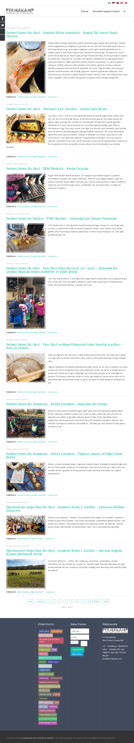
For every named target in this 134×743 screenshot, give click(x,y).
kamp (54, 650)
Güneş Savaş (44, 650)
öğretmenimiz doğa (47, 723)
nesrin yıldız (53, 662)
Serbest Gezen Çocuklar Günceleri (31, 97)
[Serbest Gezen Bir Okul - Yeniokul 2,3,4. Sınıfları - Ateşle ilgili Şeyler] (25, 128)
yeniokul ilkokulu (47, 711)
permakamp (44, 678)
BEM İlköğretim (45, 635)
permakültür (56, 678)
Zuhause (84, 11)
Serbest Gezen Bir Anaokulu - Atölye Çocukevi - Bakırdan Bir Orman (57, 404)
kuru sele (43, 654)
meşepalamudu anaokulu (50, 658)
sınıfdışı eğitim (45, 694)
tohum (56, 694)
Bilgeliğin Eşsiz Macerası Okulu (49, 640)
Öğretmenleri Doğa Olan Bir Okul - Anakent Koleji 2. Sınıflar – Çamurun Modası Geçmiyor (65, 509)
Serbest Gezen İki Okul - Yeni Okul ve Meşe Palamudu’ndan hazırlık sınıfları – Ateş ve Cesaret (64, 346)
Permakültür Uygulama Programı (106, 11)
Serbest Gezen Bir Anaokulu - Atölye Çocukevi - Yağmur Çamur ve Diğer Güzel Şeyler (64, 455)
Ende (106, 601)
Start (31, 601)
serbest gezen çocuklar (49, 686)
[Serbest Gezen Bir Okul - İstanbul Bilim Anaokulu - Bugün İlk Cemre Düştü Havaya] (25, 67)
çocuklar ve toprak (47, 719)
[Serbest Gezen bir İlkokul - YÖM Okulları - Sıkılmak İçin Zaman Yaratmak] (25, 238)
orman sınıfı (44, 670)
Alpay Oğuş (44, 631)
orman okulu (45, 666)
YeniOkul (53, 707)
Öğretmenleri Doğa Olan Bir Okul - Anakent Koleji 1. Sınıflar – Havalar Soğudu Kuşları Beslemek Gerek (64, 552)
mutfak (42, 662)
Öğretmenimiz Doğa (47, 715)
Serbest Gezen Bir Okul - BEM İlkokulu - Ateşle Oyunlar (47, 168)
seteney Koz (44, 690)
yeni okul (43, 707)
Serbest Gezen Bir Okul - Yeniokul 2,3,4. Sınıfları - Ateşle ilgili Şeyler (56, 109)
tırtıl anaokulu (46, 702)
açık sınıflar (56, 631)
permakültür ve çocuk (48, 682)
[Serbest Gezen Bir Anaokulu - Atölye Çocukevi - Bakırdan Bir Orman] (25, 423)
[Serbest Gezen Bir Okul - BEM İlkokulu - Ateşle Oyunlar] (25, 188)
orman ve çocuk (46, 674)
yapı (56, 702)
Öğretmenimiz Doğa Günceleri (30, 538)
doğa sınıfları (45, 646)
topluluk (43, 698)
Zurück (40, 601)
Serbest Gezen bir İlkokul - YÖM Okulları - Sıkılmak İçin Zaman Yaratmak (61, 218)
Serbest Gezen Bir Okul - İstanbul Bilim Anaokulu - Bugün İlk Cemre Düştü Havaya (62, 34)
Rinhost (95, 738)
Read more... (53, 97)
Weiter (96, 601)
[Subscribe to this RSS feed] (126, 23)
